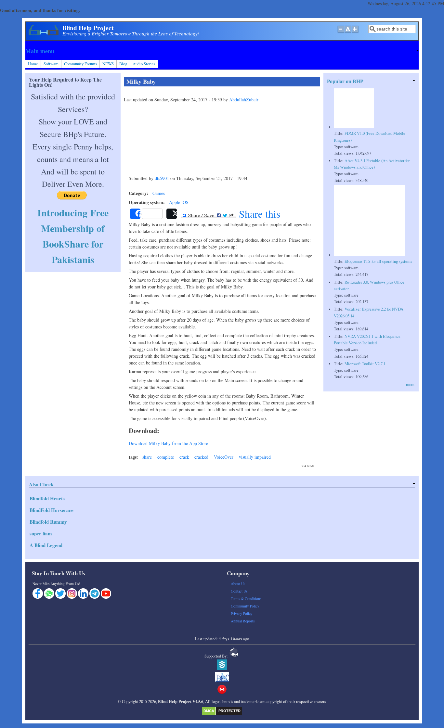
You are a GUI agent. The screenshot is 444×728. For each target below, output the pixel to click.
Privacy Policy (242, 613)
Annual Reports (243, 621)
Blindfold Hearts (47, 498)
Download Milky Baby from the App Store (168, 443)
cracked (201, 457)
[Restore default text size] (348, 32)
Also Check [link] (41, 484)
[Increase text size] (355, 32)
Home (33, 64)
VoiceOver (223, 457)
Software (51, 64)
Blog (123, 64)
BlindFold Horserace (51, 510)
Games (158, 193)
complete (165, 457)
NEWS (108, 64)
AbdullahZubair (243, 99)
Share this (258, 214)
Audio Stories (144, 64)
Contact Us (239, 591)
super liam (41, 533)
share (147, 457)
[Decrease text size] (340, 32)
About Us (238, 583)
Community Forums (80, 64)
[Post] (171, 214)
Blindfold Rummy (48, 521)
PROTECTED (229, 711)
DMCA (208, 711)
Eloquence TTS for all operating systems (378, 261)
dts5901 (162, 178)
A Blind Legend (46, 545)
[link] (221, 51)
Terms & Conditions (246, 598)
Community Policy (245, 606)
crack (184, 457)
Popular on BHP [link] (345, 81)
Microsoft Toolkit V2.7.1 (365, 363)
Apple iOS (179, 202)
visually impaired (255, 457)
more (410, 384)
